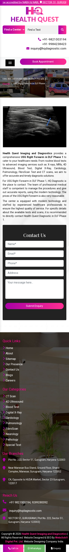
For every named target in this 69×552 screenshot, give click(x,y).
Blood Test (12, 407)
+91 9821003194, (20, 502)
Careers (10, 380)
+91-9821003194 (54, 39)
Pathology (11, 439)
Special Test (13, 445)
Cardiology (12, 418)
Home (6, 83)
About (9, 353)
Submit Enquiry (34, 305)
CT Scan (10, 396)
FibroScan (11, 428)
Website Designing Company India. (44, 541)
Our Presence (14, 364)
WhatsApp (35, 548)
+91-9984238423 (54, 44)
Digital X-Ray (13, 412)
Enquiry (57, 548)
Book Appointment (43, 61)
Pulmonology (13, 423)
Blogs (9, 375)
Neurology (11, 434)
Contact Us (12, 369)
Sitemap (10, 359)
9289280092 (40, 502)
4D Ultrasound (14, 401)
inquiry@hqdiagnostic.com (48, 48)
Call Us (14, 548)
